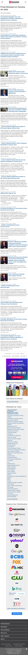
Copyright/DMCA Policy (19, 644)
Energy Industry (11, 445)
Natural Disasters (11, 473)
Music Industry (11, 471)
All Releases (10, 411)
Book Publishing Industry (14, 427)
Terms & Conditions (6, 644)
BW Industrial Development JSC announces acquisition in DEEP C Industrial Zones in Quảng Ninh (17, 110)
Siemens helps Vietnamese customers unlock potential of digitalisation (17, 91)
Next (21, 353)
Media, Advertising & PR (13, 465)
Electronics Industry (12, 442)
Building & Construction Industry (15, 429)
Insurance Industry (12, 457)
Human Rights (11, 455)
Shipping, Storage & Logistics (14, 482)
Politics (9, 474)
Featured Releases (12, 409)
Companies (10, 434)
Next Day (22, 356)
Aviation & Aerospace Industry (15, 421)
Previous (8, 353)
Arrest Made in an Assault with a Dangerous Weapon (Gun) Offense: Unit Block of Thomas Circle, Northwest (14, 36)
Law (8, 462)
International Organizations (14, 459)
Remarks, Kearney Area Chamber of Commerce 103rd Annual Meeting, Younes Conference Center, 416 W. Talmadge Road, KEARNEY (18, 260)
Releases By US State (12, 413)
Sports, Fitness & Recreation (14, 485)
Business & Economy (12, 431)
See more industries (12, 499)
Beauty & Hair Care (12, 426)
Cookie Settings (19, 645)
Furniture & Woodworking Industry (16, 449)
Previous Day (7, 356)
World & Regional (11, 496)
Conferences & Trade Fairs (14, 435)
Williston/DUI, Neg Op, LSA (8, 193)
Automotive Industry (12, 420)
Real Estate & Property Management (16, 476)
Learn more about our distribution (16, 608)
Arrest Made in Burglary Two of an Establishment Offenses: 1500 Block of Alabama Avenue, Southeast (12, 18)
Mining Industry (11, 468)
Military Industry (11, 466)
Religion (9, 477)
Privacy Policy (8, 645)
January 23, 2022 (9, 15)
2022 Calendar (15, 356)
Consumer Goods (11, 437)
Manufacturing (11, 463)
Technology (10, 487)
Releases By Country (12, 412)
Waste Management (12, 495)
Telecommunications (12, 488)
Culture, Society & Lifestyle (14, 438)
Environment (10, 446)
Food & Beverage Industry (14, 448)
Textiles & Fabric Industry (13, 490)
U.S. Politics (10, 493)
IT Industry (10, 460)
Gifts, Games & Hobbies (13, 451)
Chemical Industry (12, 432)
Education (9, 440)
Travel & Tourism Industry (14, 492)
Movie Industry (11, 470)
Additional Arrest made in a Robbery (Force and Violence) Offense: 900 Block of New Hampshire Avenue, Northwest (13, 55)
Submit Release (17, 613)
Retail (8, 479)
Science (9, 481)
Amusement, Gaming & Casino (15, 418)
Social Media (10, 484)
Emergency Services (12, 443)
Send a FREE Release (12, 401)
